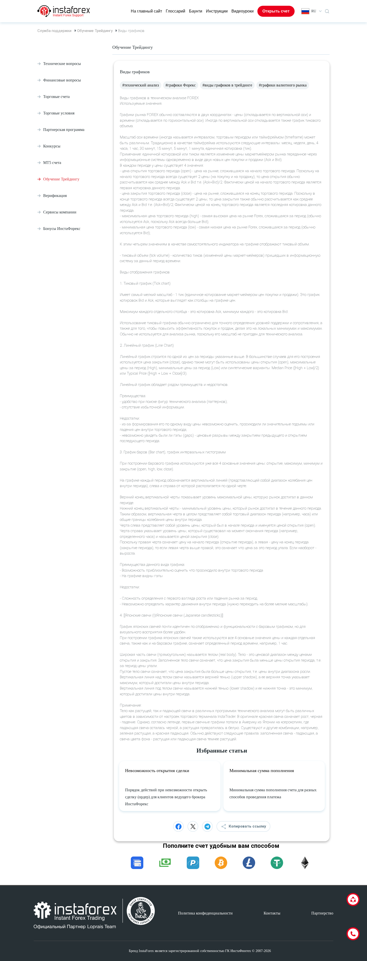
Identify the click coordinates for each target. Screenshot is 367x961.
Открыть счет (276, 11)
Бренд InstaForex (141, 951)
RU (313, 11)
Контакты (272, 913)
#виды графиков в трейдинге (227, 85)
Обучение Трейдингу (95, 30)
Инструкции (217, 11)
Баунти (195, 11)
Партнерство (322, 913)
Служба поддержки (54, 30)
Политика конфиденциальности (205, 913)
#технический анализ (140, 85)
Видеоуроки (242, 11)
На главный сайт (146, 11)
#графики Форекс (181, 85)
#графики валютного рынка (283, 85)
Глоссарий (175, 11)
